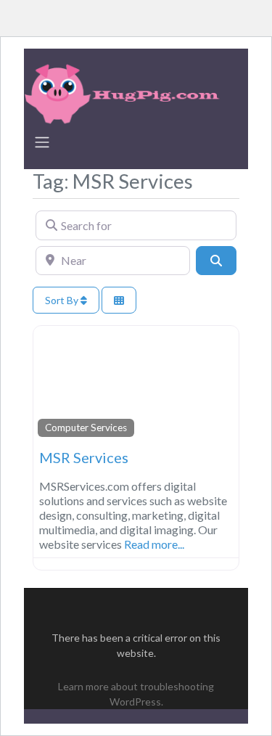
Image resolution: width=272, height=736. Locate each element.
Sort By (63, 300)
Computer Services (86, 427)
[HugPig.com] (124, 91)
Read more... (154, 544)
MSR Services (83, 457)
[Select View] (119, 300)
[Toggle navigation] (42, 142)
